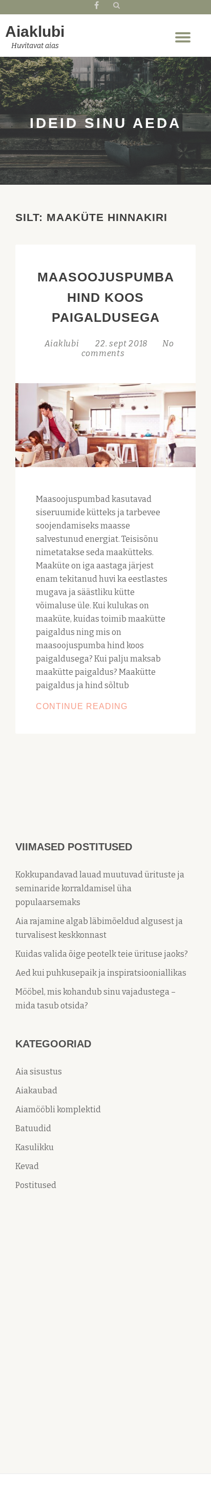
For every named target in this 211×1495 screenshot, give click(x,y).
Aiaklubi (35, 31)
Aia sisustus (38, 1071)
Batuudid (33, 1128)
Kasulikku (34, 1147)
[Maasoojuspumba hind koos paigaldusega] (105, 424)
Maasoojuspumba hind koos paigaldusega (105, 297)
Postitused (35, 1185)
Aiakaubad (36, 1090)
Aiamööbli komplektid (58, 1109)
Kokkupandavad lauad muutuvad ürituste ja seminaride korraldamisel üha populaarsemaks (99, 888)
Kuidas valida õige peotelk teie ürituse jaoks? (101, 954)
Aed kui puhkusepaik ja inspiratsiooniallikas (100, 973)
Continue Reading (105, 707)
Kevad (27, 1166)
